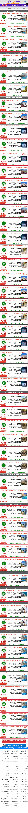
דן (27, 766)
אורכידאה (16, 773)
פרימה (17, 768)
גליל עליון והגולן (5, 760)
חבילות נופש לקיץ (5, 801)
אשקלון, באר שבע (24, 758)
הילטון (26, 768)
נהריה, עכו (7, 758)
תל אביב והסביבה (14, 753)
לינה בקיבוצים (15, 771)
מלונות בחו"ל (19, 747)
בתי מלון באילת (24, 751)
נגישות (27, 4)
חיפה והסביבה (6, 751)
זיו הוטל (26, 770)
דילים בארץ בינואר (24, 801)
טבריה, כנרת (6, 753)
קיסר (26, 771)
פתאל (17, 766)
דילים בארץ (6, 761)
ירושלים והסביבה (14, 751)
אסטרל (7, 770)
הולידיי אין (7, 771)
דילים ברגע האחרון (24, 8)
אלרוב (7, 775)
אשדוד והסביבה (24, 760)
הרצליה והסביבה (14, 754)
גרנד (17, 775)
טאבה (26, 761)
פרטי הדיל (3, 23)
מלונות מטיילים (24, 773)
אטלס (7, 773)
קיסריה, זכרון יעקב (14, 761)
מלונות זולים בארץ (24, 779)
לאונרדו (16, 770)
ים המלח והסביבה (24, 753)
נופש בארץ (6, 786)
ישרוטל (7, 766)
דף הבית (25, 747)
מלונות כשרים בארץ (14, 789)
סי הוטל (7, 768)
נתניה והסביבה (15, 760)
